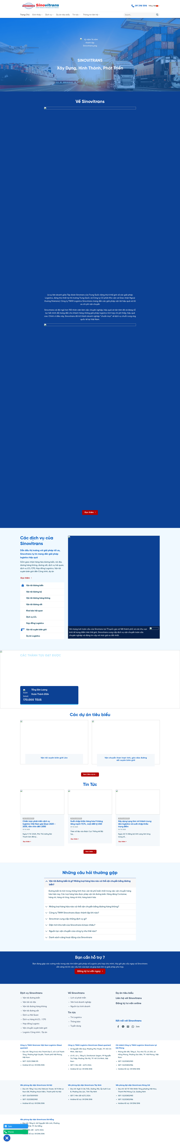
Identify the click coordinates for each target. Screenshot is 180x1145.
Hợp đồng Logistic (31, 1024)
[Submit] (157, 15)
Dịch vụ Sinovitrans (31, 993)
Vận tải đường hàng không (35, 1006)
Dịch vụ (48, 15)
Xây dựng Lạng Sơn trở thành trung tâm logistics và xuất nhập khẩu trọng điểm (134, 824)
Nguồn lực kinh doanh (80, 1006)
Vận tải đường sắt (31, 1011)
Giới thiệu (36, 15)
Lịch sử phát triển (78, 998)
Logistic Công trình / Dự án (35, 1032)
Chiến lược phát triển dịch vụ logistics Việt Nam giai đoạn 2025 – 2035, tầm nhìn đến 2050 (39, 824)
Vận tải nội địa (29, 1002)
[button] (7, 1138)
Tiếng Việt (152, 6)
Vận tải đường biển (31, 998)
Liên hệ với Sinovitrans (129, 998)
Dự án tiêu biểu (63, 15)
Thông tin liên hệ (90, 15)
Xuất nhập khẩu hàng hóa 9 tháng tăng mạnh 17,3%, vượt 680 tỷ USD (86, 822)
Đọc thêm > (27, 841)
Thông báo (75, 1022)
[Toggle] (46, 881)
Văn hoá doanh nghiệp (81, 1002)
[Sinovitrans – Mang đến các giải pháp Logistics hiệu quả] (40, 6)
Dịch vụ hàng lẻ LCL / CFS (34, 1019)
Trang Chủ (25, 15)
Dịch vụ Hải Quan (30, 1015)
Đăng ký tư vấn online (128, 1003)
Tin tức (75, 15)
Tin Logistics (76, 1017)
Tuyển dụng (76, 1026)
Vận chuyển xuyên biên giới (35, 1028)
